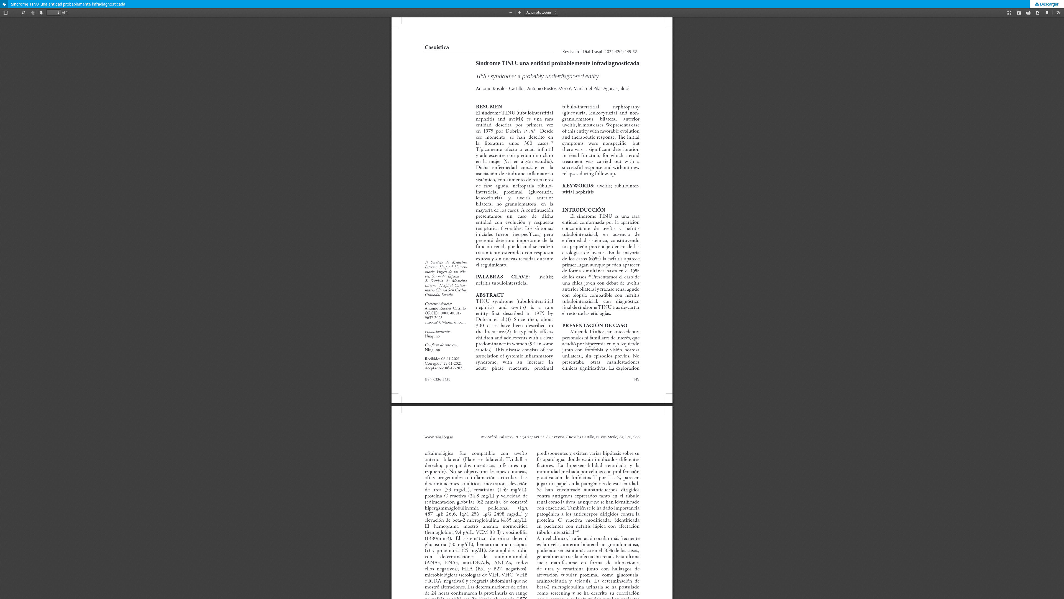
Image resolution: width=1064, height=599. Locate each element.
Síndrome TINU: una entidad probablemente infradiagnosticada (68, 4)
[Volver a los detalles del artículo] (4, 4)
